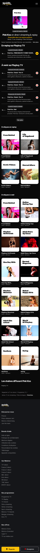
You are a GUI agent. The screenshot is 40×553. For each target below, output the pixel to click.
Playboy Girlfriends (8, 253)
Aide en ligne (5, 435)
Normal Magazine (27, 283)
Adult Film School (7, 342)
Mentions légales (6, 440)
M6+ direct (4, 475)
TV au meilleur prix (7, 536)
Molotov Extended (7, 531)
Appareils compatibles (8, 453)
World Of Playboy (27, 342)
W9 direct (4, 480)
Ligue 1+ (4, 534)
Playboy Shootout (7, 312)
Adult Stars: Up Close (28, 253)
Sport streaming (6, 509)
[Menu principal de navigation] (37, 4)
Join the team (5, 423)
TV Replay (4, 499)
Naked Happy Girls (27, 312)
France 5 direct (6, 472)
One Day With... (6, 283)
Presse (3, 416)
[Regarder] (37, 53)
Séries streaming (6, 507)
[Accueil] (7, 4)
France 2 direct (6, 467)
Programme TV (6, 497)
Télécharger (5, 450)
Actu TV (4, 517)
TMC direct (5, 482)
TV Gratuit (4, 502)
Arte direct (4, 477)
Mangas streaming (7, 514)
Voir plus (36, 42)
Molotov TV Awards (7, 512)
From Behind (5, 156)
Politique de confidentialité (10, 438)
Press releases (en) (7, 418)
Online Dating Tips (27, 224)
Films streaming (6, 504)
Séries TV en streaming (14, 39)
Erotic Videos (6, 185)
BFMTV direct (5, 485)
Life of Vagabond (27, 156)
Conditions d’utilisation (8, 445)
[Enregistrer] (37, 73)
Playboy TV (4, 385)
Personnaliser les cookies (9, 448)
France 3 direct (6, 470)
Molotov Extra (6, 529)
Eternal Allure (25, 185)
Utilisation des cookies (8, 443)
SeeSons (4, 371)
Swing (23, 371)
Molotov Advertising (8, 421)
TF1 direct (4, 465)
